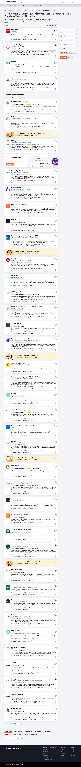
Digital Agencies (12, 10)
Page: (15, 723)
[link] (35, 2)
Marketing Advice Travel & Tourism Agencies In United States (29, 10)
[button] (68, 2)
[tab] (8, 731)
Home (5, 10)
